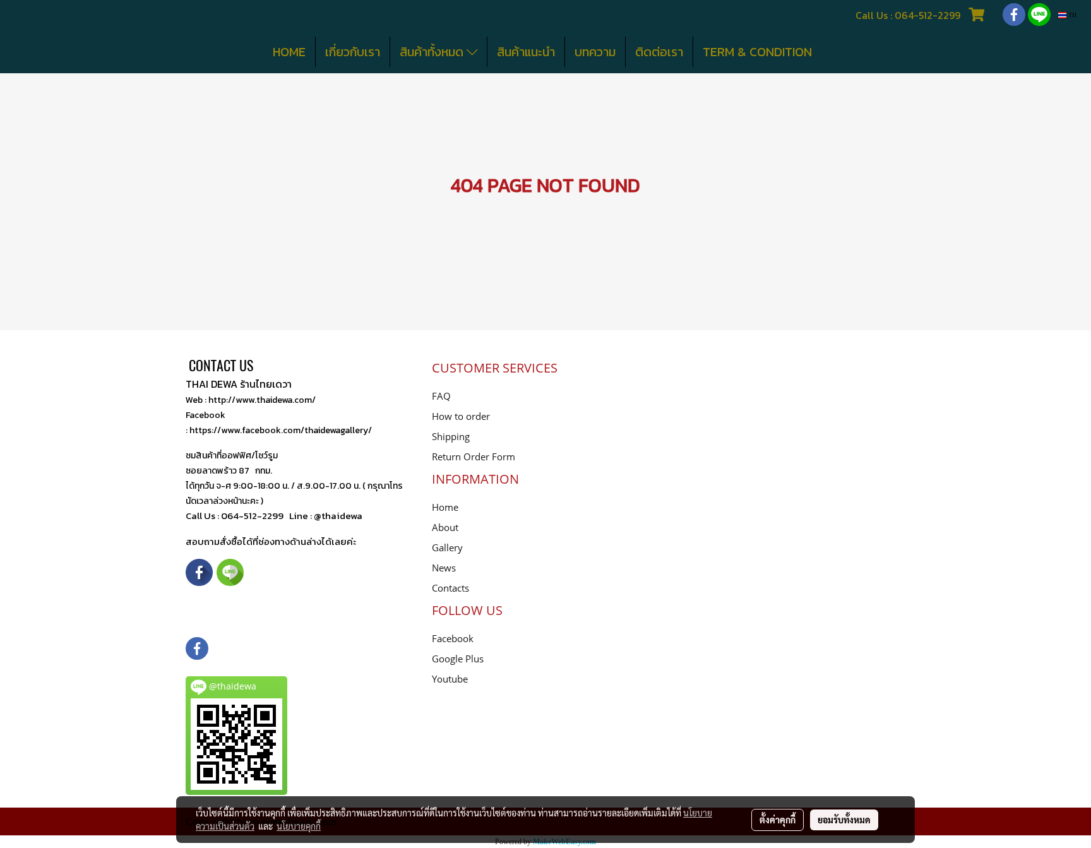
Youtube (450, 678)
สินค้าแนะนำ (526, 51)
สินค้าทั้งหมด (433, 51)
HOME (289, 51)
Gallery (447, 547)
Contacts (450, 588)
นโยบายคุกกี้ (299, 826)
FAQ (441, 396)
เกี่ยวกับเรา (352, 51)
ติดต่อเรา (659, 51)
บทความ (595, 51)
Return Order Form (473, 456)
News (444, 567)
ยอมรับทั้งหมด (844, 819)
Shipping (451, 436)
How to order (461, 416)
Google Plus (458, 658)
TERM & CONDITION (757, 51)
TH (1071, 14)
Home (445, 507)
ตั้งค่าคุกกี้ (778, 819)
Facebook (453, 638)
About (445, 527)
